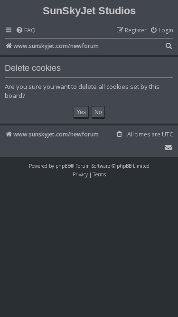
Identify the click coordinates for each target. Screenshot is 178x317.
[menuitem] (26, 30)
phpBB (63, 166)
